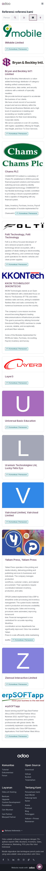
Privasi (36, 818)
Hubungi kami (31, 798)
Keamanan (29, 821)
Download (29, 770)
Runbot (28, 777)
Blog (27, 811)
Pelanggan (29, 814)
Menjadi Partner (9, 817)
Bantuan (5, 796)
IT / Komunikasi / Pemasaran (16, 49)
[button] (42, 3)
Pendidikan (7, 805)
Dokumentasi (7, 772)
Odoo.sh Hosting (9, 792)
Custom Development (11, 802)
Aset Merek (30, 795)
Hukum (28, 818)
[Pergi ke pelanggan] (23, 30)
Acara (27, 805)
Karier (27, 801)
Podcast (28, 808)
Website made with (19, 868)
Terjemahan (30, 780)
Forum (4, 775)
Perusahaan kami (32, 792)
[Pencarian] (15, 17)
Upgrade (5, 799)
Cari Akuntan (7, 810)
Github (28, 774)
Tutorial (5, 770)
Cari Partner (7, 814)
